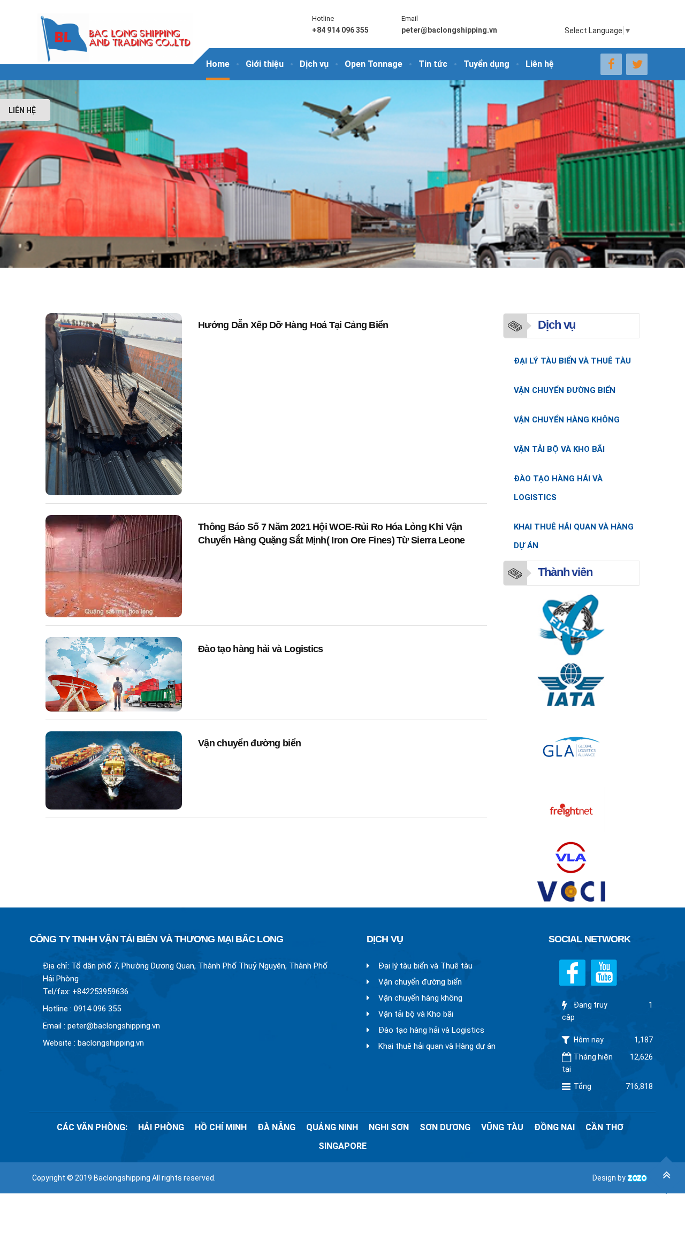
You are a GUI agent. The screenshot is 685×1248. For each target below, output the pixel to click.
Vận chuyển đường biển (249, 743)
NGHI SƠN (389, 1127)
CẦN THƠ (604, 1127)
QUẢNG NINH (332, 1127)
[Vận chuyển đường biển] (113, 770)
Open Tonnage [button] (373, 64)
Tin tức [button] (432, 64)
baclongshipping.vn (111, 1043)
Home (218, 64)
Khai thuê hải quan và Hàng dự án (574, 536)
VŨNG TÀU (502, 1127)
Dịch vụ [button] (314, 64)
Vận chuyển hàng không (567, 420)
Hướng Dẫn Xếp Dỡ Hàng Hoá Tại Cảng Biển (293, 325)
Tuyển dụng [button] (486, 64)
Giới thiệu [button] (265, 64)
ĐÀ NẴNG (276, 1127)
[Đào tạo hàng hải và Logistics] (113, 674)
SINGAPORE (342, 1146)
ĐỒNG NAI (554, 1127)
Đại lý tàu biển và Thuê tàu (572, 361)
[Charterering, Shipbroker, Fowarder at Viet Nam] (115, 30)
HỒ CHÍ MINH (221, 1127)
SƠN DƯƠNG (445, 1127)
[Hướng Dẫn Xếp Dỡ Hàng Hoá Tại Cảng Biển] (113, 404)
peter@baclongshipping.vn (113, 1026)
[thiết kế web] (637, 1178)
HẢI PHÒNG (161, 1127)
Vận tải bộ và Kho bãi (559, 449)
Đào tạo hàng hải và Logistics (260, 649)
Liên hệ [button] (540, 64)
